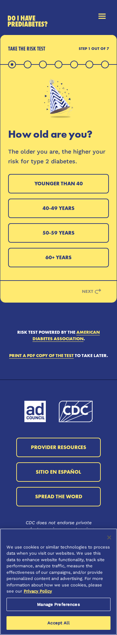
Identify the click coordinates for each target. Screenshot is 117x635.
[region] (58, 581)
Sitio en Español (58, 471)
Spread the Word (58, 496)
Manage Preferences (58, 604)
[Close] (109, 537)
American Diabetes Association (66, 335)
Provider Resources (58, 447)
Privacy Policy (38, 591)
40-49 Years (58, 208)
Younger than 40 (58, 183)
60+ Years (59, 257)
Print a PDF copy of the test (41, 355)
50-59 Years (58, 232)
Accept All (58, 622)
